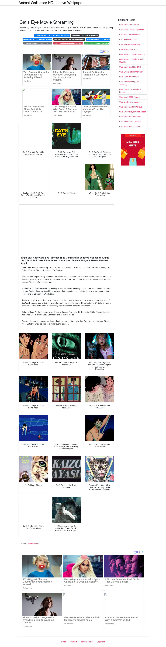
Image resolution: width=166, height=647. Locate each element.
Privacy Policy (86, 641)
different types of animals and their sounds (52, 35)
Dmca (63, 641)
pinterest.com (33, 543)
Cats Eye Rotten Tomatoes (130, 102)
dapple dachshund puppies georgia (37, 39)
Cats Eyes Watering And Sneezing (129, 83)
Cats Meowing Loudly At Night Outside (131, 60)
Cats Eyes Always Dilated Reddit (132, 111)
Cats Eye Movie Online (128, 39)
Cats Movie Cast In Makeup (130, 106)
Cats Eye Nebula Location (130, 121)
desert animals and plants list (97, 43)
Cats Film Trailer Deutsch (129, 34)
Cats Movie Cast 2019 (128, 49)
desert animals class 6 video (98, 39)
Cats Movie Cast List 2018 (130, 67)
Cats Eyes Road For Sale (129, 44)
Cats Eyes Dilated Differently (131, 71)
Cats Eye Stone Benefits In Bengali (130, 90)
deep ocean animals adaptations (85, 35)
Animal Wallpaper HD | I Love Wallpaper (51, 2)
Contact (73, 641)
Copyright (101, 641)
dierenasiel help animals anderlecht (68, 43)
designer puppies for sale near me (37, 43)
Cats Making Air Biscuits (129, 24)
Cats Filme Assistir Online (129, 126)
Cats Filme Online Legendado (131, 29)
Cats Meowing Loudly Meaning (132, 54)
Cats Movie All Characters (130, 116)
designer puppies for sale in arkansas (69, 39)
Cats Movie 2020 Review (129, 97)
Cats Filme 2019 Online (129, 76)
